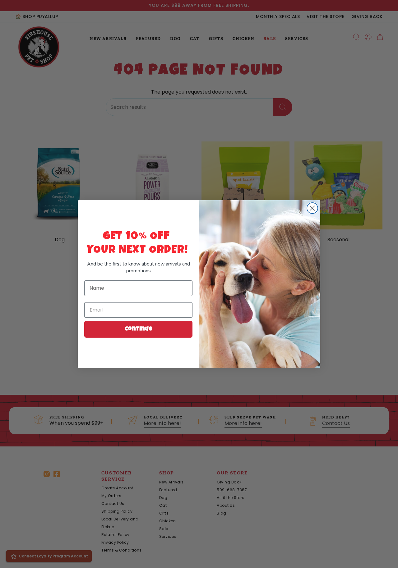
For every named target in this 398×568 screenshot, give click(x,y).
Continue (138, 329)
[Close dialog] (312, 208)
